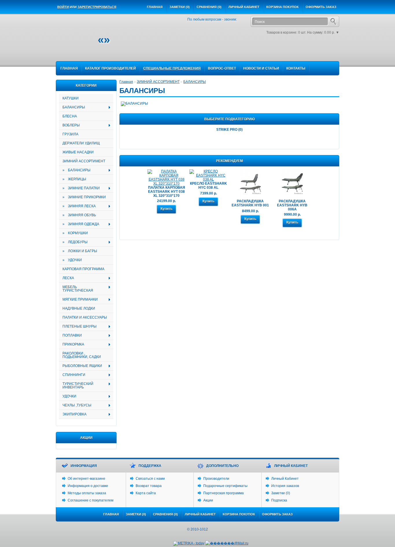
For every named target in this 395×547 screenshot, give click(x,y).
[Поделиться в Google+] (264, 52)
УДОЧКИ (67, 396)
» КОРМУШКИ (75, 233)
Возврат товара (149, 486)
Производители (216, 479)
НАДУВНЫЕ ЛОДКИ (78, 308)
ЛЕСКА (66, 278)
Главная (155, 7)
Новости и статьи (261, 68)
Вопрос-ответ (222, 68)
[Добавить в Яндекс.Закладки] (316, 52)
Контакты (295, 68)
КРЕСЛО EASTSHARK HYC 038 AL (208, 185)
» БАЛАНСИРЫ (75, 170)
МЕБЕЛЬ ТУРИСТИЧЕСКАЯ (76, 288)
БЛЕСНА (69, 116)
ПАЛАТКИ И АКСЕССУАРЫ (84, 317)
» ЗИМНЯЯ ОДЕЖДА (79, 224)
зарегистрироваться (96, 7)
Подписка (279, 500)
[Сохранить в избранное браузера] (334, 52)
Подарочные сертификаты (225, 486)
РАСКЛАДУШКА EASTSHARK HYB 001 (250, 203)
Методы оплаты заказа (87, 493)
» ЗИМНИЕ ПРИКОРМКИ (84, 197)
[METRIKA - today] (188, 543)
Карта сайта (146, 493)
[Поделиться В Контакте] (307, 52)
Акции (208, 500)
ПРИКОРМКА (71, 344)
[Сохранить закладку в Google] (255, 52)
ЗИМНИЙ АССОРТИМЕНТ (83, 161)
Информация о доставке (88, 486)
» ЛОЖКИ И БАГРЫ (79, 251)
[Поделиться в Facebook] (247, 52)
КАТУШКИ (70, 98)
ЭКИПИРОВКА (72, 414)
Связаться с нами (150, 479)
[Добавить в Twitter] (299, 52)
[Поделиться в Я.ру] (325, 52)
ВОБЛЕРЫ (69, 125)
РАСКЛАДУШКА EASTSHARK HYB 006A (292, 205)
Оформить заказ (321, 7)
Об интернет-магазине (86, 479)
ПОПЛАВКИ (70, 335)
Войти (63, 7)
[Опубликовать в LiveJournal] (281, 52)
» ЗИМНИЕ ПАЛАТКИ (79, 188)
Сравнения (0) (209, 7)
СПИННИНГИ (72, 375)
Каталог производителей (110, 68)
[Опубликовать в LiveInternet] (273, 52)
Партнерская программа (223, 493)
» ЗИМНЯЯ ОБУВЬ (79, 215)
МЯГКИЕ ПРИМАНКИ (78, 299)
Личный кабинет (243, 7)
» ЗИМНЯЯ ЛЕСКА (77, 206)
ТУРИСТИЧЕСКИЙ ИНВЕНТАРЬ (76, 385)
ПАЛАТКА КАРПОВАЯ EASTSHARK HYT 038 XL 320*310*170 (166, 192)
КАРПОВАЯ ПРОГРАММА (83, 269)
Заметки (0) (179, 7)
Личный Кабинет (285, 479)
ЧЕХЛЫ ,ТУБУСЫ (75, 405)
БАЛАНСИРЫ (72, 107)
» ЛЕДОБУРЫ (73, 242)
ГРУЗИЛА (70, 134)
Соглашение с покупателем (90, 500)
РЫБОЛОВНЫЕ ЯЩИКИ (80, 366)
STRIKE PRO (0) (229, 130)
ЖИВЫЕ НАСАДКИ (78, 152)
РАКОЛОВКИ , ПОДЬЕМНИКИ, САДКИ (81, 355)
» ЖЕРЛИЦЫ (74, 179)
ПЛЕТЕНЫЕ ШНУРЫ (78, 326)
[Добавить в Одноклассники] (290, 52)
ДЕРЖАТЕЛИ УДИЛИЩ (81, 143)
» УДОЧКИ (72, 260)
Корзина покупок (282, 7)
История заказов (285, 486)
